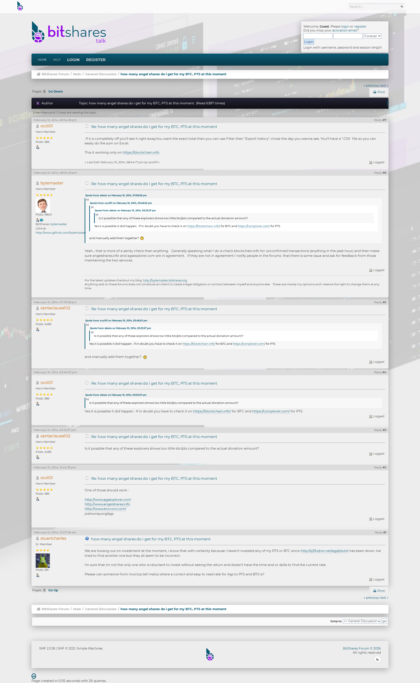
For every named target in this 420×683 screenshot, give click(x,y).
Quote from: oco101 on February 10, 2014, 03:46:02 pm (121, 203)
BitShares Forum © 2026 (362, 648)
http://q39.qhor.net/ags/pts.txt (324, 551)
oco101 (46, 125)
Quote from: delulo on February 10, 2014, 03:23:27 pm (125, 210)
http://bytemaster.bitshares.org (165, 280)
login (345, 26)
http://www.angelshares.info (107, 504)
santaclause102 (55, 307)
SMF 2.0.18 (47, 648)
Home (42, 59)
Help (57, 59)
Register (96, 60)
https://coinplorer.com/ (254, 226)
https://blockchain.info (141, 152)
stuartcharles (53, 538)
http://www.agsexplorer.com (108, 499)
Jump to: (336, 621)
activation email (344, 30)
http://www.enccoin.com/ (105, 509)
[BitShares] (41, 219)
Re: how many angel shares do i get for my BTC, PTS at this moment (154, 126)
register (360, 26)
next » (384, 85)
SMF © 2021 (66, 648)
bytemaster (51, 183)
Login (73, 60)
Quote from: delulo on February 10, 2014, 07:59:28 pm (116, 195)
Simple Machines (90, 648)
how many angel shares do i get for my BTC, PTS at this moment (151, 539)
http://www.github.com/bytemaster (61, 232)
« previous (371, 85)
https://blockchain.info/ (203, 226)
